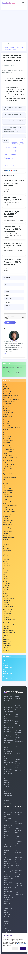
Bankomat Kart (6, 421)
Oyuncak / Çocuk (8, 908)
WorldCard (5, 8)
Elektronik (6, 850)
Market (6, 889)
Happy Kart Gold (7, 488)
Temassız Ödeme (19, 883)
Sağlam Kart (6, 585)
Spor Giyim (7, 919)
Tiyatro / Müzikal (19, 885)
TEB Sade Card (7, 613)
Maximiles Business (8, 520)
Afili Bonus (5, 386)
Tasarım (6, 923)
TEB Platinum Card (7, 611)
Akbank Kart (6, 388)
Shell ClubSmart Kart (8, 678)
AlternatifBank (18, 703)
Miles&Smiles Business (8, 541)
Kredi (16, 850)
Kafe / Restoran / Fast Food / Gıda (8, 870)
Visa (16, 761)
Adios (4, 384)
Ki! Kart (5, 671)
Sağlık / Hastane (8, 914)
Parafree (5, 572)
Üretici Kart (6, 626)
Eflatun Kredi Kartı (7, 468)
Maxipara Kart (6, 533)
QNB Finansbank (19, 741)
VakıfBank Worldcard (8, 636)
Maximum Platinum (7, 531)
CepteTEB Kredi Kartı (8, 451)
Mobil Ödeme (18, 852)
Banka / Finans (8, 825)
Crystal (5, 453)
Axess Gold (6, 406)
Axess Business (7, 403)
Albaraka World (7, 392)
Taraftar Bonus (7, 600)
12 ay (6, 154)
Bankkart (25, 8)
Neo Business (6, 548)
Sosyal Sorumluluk (17, 873)
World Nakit (6, 647)
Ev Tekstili (6, 854)
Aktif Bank (17, 698)
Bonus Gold (6, 434)
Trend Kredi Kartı (7, 623)
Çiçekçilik (6, 831)
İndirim (16, 839)
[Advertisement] (14, 26)
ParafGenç (5, 567)
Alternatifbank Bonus (8, 393)
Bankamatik (6, 414)
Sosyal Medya (18, 870)
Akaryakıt (6, 810)
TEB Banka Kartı (7, 602)
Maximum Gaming (7, 526)
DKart (4, 462)
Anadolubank (18, 705)
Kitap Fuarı (17, 845)
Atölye (16, 816)
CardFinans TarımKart (8, 449)
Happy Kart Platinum (8, 490)
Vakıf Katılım (18, 757)
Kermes (17, 843)
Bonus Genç (6, 433)
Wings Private (6, 643)
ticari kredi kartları (9, 158)
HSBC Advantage (7, 496)
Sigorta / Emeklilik (8, 916)
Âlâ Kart (5, 390)
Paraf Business (7, 557)
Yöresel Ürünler (19, 894)
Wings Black (6, 639)
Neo (4, 546)
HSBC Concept (7, 498)
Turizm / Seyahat (8, 925)
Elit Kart (5, 470)
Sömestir (17, 876)
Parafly (5, 568)
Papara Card (6, 554)
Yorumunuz (7, 302)
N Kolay (17, 735)
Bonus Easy (6, 429)
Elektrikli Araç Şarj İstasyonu (8, 847)
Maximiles (5, 518)
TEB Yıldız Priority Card (9, 619)
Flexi (4, 479)
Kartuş (4, 669)
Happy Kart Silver (7, 492)
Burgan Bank (18, 707)
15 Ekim (6, 165)
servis (19, 151)
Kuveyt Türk (18, 730)
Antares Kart (6, 662)
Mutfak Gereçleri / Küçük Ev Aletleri (8, 899)
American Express (7, 397)
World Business (7, 645)
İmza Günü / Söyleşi (18, 835)
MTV (16, 854)
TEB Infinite (6, 608)
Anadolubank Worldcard (9, 401)
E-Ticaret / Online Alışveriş (8, 840)
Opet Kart (5, 675)
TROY (16, 748)
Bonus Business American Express (11, 427)
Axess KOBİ (6, 408)
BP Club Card (6, 665)
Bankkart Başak (7, 418)
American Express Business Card (11, 399)
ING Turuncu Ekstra (8, 513)
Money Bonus (6, 542)
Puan (16, 863)
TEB (16, 746)
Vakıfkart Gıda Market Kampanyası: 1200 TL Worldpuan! (13, 245)
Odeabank (17, 737)
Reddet (15, 949)
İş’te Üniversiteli (7, 514)
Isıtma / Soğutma (8, 865)
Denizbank (17, 709)
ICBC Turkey (18, 725)
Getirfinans (17, 719)
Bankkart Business (7, 416)
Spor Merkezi (7, 921)
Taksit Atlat (17, 881)
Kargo (5, 874)
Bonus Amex (6, 423)
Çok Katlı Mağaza (6, 834)
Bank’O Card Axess (8, 412)
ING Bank (17, 728)
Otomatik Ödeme (19, 857)
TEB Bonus (6, 604)
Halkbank (17, 721)
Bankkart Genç (6, 420)
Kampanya (14, 143)
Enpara (16, 712)
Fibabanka (17, 714)
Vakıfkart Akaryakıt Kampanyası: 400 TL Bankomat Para (12, 229)
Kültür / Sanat (7, 887)
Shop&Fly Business (8, 595)
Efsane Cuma (18, 826)
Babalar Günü (18, 819)
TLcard (5, 621)
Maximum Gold (6, 529)
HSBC (16, 723)
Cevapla (6, 353)
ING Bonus (5, 507)
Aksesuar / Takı (8, 812)
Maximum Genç (7, 528)
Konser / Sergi (18, 848)
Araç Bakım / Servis (7, 815)
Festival (17, 828)
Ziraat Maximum (7, 650)
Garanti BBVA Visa (7, 483)
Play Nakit (5, 576)
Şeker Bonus (6, 596)
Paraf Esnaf (6, 561)
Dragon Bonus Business (9, 464)
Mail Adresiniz (7, 295)
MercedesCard (6, 535)
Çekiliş (16, 821)
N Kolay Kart (6, 544)
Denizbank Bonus (7, 455)
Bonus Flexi (6, 431)
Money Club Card (7, 673)
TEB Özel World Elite (8, 610)
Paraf (15, 8)
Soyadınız (6, 288)
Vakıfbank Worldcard (10, 151)
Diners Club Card (7, 460)
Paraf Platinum (6, 565)
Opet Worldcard (7, 550)
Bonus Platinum (7, 436)
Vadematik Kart (6, 628)
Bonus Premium (7, 438)
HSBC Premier (6, 500)
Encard (5, 472)
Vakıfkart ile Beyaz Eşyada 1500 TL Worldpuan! (11, 214)
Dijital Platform (7, 837)
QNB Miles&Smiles (7, 583)
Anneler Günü (18, 812)
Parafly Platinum (7, 570)
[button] (6, 170)
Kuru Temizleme (8, 885)
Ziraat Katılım (18, 770)
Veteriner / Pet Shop (7, 931)
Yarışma (17, 890)
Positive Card (6, 677)
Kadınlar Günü (18, 841)
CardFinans (6, 444)
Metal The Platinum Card (9, 537)
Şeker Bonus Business (8, 598)
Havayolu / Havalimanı (7, 862)
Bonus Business (7, 425)
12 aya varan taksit (9, 162)
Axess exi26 (6, 405)
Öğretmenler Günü (18, 860)
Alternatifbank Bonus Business (10, 395)
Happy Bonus (6, 485)
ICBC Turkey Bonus (8, 503)
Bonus (10, 8)
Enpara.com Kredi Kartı (8, 474)
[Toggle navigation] (23, 3)
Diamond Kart (6, 459)
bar (12, 140)
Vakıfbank (17, 759)
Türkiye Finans (18, 750)
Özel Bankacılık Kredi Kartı (9, 552)
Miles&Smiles (6, 539)
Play (4, 574)
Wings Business (7, 641)
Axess (20, 8)
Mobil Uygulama (8, 891)
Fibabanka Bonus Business (9, 477)
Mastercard (18, 732)
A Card (5, 660)
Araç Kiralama (7, 818)
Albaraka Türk (18, 700)
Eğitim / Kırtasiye (8, 844)
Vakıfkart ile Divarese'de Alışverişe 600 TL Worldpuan (14, 183)
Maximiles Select (7, 522)
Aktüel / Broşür (18, 810)
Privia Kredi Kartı (7, 580)
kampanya (19, 140)
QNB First (5, 582)
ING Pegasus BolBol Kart (9, 511)
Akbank (17, 696)
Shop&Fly (5, 593)
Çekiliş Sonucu (18, 823)
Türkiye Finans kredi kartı (9, 624)
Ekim (13, 165)
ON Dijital (17, 739)
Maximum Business (8, 524)
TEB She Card (6, 615)
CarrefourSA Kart (7, 667)
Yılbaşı (16, 892)
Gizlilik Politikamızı (21, 943)
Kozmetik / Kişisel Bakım (8, 879)
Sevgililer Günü (18, 868)
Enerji (5, 852)
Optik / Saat (7, 903)
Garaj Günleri (18, 830)
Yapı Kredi (7, 147)
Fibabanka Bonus (7, 475)
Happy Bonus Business (9, 487)
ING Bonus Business (8, 509)
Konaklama (7, 876)
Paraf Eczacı (6, 559)
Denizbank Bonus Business (10, 457)
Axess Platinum (7, 410)
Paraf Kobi (5, 563)
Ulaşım (6, 928)
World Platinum (6, 649)
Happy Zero (6, 494)
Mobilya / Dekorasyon (7, 894)
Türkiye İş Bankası (17, 753)
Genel (5, 857)
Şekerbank (17, 744)
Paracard (5, 555)
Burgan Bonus (6, 442)
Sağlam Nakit (6, 587)
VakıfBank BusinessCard (9, 630)
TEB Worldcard (7, 617)
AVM (5, 820)
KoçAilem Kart (6, 516)
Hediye (16, 832)
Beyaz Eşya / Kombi (7, 828)
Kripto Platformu (8, 882)
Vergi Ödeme (18, 887)
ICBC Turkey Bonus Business (10, 505)
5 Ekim (18, 162)
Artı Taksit (17, 814)
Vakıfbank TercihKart (8, 634)
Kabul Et (23, 949)
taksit (21, 143)
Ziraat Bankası (18, 767)
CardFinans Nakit (7, 447)
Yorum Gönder (10, 322)
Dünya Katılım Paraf (8, 466)
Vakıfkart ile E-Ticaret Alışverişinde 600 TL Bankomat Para (12, 262)
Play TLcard (6, 578)
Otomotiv (6, 906)
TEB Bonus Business (8, 606)
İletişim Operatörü (8, 867)
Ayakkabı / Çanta (8, 823)
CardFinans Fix (6, 446)
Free (4, 481)
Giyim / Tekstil (7, 859)
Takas (16, 878)
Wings (4, 637)
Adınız (5, 281)
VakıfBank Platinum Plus (9, 632)
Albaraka (15, 147)
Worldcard (13, 154)
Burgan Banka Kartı (8, 440)
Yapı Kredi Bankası (17, 764)
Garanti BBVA (18, 716)
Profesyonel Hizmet (7, 911)
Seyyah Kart (6, 591)
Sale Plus (5, 589)
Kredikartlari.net (8, 3)
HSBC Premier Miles (8, 501)
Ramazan (17, 865)
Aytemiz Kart (6, 664)
